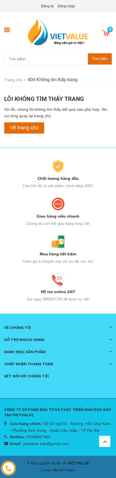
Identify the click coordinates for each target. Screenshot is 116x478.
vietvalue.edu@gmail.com (46, 443)
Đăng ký (47, 6)
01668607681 (38, 437)
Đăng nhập (66, 6)
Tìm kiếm (100, 59)
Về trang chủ (24, 127)
